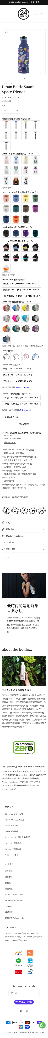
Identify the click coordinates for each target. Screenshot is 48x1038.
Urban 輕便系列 (11, 825)
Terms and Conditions (14, 894)
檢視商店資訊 (10, 442)
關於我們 (9, 871)
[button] (5, 14)
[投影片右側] (30, 78)
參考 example (22, 387)
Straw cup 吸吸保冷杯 (14, 814)
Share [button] (6, 557)
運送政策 (43, 1032)
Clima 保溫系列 (11, 831)
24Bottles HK (11, 1032)
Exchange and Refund (14, 900)
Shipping (8, 906)
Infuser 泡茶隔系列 (13, 849)
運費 (10, 101)
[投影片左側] (18, 78)
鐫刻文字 (9, 877)
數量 (3, 105)
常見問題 (9, 889)
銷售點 (8, 883)
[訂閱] (37, 993)
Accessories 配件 (12, 855)
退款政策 (35, 1032)
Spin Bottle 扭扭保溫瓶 (14, 820)
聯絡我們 (9, 912)
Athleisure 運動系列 (13, 843)
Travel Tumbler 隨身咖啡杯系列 (18, 837)
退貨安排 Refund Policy (14, 918)
